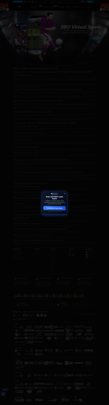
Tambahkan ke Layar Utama (54, 208)
